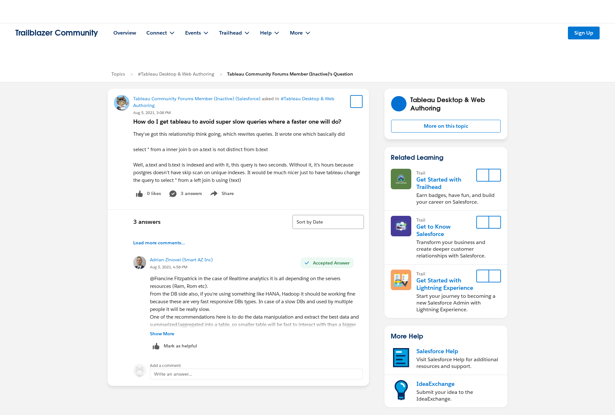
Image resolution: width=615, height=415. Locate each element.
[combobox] (328, 222)
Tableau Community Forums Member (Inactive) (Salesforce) (196, 99)
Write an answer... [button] (173, 374)
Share (221, 195)
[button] (446, 126)
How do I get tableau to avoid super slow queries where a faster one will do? (237, 121)
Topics (118, 74)
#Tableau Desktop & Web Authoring (176, 74)
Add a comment (165, 365)
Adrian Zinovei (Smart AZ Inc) (181, 260)
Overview (124, 32)
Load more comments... (159, 243)
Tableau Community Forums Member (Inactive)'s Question (290, 74)
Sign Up (583, 32)
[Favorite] (356, 101)
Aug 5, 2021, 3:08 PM (152, 112)
